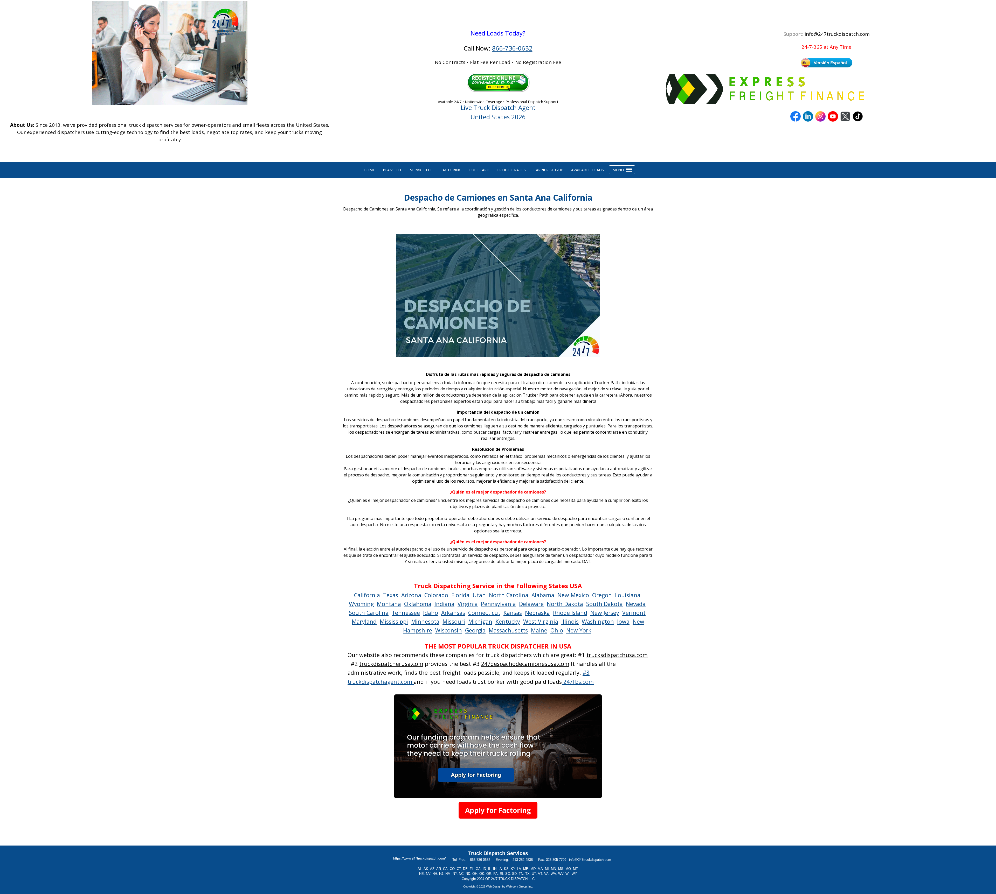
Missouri (453, 621)
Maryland (364, 621)
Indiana (444, 604)
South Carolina (369, 612)
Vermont (634, 612)
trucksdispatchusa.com (617, 655)
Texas (390, 595)
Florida (460, 595)
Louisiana (627, 595)
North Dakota (565, 604)
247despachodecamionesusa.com (525, 663)
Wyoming (361, 604)
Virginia (468, 604)
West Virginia (540, 621)
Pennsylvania (498, 604)
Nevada (636, 604)
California (367, 595)
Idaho (430, 612)
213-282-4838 (523, 860)
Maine (539, 630)
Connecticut (484, 612)
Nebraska (537, 612)
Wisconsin (448, 630)
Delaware (531, 604)
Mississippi (394, 621)
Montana (389, 604)
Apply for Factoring (498, 810)
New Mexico (573, 595)
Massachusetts (508, 630)
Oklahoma (417, 604)
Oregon (602, 595)
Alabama (542, 595)
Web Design (493, 886)
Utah (479, 595)
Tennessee (406, 612)
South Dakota (604, 604)
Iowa (623, 621)
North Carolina (508, 595)
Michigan (480, 621)
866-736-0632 (512, 48)
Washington (598, 621)
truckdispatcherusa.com (391, 663)
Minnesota (425, 621)
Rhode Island (570, 612)
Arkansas (453, 612)
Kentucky (507, 621)
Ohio (556, 630)
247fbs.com (578, 681)
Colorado (436, 595)
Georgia (475, 630)
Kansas (512, 612)
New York (578, 630)
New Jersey (604, 612)
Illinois (570, 621)
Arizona (411, 595)
